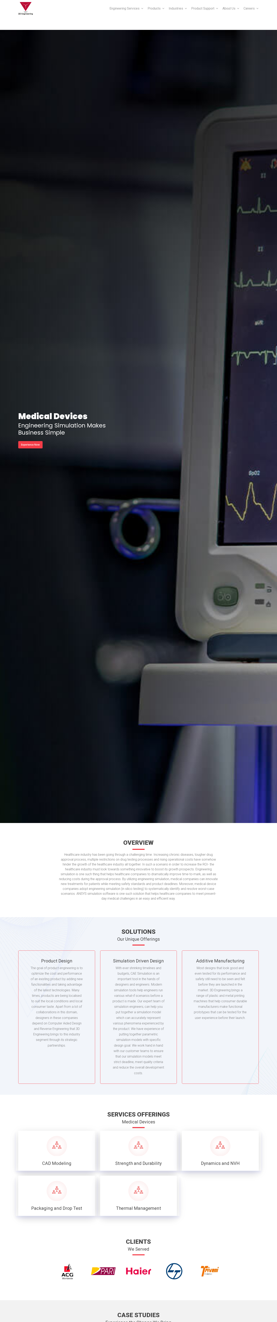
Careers (249, 8)
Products (154, 8)
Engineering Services (125, 8)
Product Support (202, 8)
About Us (228, 8)
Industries (176, 8)
